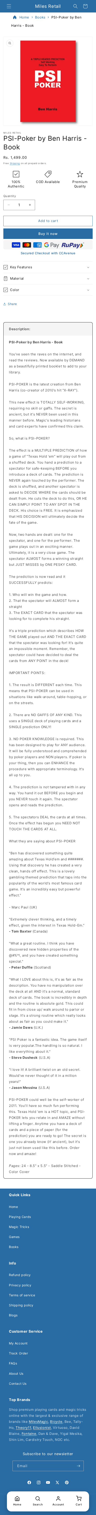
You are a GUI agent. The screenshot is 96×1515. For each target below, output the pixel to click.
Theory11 (23, 1427)
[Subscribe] (78, 1466)
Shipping (15, 163)
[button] (9, 6)
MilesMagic (38, 1421)
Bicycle (56, 1421)
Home (24, 17)
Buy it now (48, 234)
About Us (16, 1373)
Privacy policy (20, 1285)
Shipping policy (21, 1305)
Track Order (18, 1353)
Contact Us (18, 1383)
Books (40, 17)
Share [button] (12, 304)
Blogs (13, 1315)
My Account (18, 1343)
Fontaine (29, 1434)
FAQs (13, 1363)
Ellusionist (42, 1427)
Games (14, 1237)
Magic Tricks (19, 1227)
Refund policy (20, 1275)
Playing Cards (20, 1217)
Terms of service (22, 1295)
